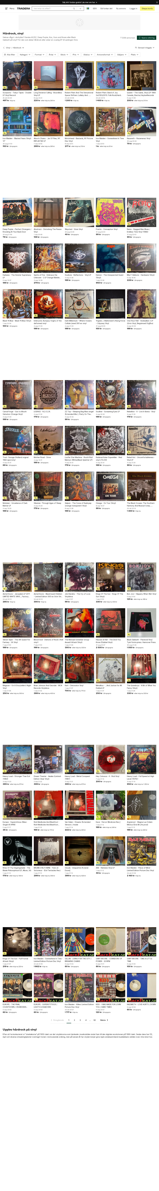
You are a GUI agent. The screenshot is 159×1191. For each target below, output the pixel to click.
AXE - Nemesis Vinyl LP (105, 868)
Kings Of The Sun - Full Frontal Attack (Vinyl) (15, 960)
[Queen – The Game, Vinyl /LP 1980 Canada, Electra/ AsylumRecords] (141, 75)
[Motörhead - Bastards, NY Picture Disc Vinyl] (79, 121)
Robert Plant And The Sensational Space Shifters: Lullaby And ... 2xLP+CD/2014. (79, 94)
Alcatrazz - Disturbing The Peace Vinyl (47, 230)
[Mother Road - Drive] (48, 440)
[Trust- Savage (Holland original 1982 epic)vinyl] (17, 440)
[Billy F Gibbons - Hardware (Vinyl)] (141, 258)
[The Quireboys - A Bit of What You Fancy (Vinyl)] (141, 668)
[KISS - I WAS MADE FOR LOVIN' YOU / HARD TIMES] (110, 987)
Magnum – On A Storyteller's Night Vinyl (17, 686)
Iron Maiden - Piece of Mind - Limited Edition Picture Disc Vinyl (140, 869)
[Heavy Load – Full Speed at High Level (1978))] (141, 759)
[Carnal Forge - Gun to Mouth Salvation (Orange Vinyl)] (17, 394)
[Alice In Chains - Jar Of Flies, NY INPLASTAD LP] (48, 121)
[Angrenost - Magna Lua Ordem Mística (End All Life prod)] (141, 805)
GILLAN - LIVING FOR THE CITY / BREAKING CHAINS (78, 960)
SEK (95, 8)
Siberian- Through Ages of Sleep (47, 503)
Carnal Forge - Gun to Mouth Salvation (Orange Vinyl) (15, 412)
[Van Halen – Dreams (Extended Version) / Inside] (79, 805)
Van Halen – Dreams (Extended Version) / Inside (77, 823)
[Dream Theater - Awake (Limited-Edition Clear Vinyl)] (48, 759)
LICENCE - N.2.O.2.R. (42, 411)
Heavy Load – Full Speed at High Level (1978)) (140, 777)
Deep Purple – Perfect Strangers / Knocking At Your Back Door (17, 230)
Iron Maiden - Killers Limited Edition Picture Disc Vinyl (79, 1005)
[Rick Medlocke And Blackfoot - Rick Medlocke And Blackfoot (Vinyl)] (48, 805)
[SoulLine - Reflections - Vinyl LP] (79, 258)
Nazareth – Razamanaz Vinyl (138, 138)
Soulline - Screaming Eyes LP (108, 411)
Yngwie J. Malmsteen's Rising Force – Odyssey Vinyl (110, 322)
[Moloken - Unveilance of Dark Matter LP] (17, 486)
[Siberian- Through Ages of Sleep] (48, 486)
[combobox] (54, 8)
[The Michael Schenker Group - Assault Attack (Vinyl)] (79, 622)
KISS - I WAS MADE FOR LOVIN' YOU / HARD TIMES (108, 1005)
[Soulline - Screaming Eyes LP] (110, 394)
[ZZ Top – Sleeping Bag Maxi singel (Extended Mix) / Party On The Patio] (79, 394)
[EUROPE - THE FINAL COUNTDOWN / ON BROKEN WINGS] (17, 987)
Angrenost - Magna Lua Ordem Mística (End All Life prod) (139, 823)
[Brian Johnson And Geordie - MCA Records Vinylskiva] (48, 668)
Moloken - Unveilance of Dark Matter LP (15, 504)
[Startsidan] (23, 8)
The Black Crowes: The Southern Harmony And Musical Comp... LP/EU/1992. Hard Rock (141, 504)
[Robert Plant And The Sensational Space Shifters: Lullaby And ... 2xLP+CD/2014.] (79, 75)
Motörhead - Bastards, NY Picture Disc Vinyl (79, 139)
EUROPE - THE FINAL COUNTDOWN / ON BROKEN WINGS (14, 1005)
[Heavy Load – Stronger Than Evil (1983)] (17, 759)
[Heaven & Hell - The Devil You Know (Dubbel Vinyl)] (110, 622)
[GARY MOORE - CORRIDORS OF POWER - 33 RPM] (110, 941)
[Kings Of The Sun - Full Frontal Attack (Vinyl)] (17, 941)
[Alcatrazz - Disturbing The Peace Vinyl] (48, 212)
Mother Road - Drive (42, 457)
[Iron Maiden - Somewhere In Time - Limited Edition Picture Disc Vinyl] (48, 941)
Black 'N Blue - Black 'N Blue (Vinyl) (17, 321)
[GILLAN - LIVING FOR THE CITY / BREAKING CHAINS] (79, 941)
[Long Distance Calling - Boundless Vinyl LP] (48, 75)
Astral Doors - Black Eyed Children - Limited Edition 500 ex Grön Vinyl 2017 (48, 595)
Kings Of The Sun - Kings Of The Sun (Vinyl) (109, 595)
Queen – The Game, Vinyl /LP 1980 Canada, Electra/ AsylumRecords (141, 94)
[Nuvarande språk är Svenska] (88, 8)
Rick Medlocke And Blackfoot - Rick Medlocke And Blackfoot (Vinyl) (46, 823)
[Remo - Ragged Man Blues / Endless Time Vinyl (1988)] (141, 212)
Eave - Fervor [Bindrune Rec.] (108, 822)
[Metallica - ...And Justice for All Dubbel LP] (110, 668)
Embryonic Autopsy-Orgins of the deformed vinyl (48, 322)
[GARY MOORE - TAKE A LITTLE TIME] (141, 941)
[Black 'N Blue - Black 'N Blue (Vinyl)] (17, 304)
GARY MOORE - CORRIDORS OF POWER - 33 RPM (109, 960)
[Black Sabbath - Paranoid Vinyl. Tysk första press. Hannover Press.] (141, 622)
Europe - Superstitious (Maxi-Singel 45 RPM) (15, 823)
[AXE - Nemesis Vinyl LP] (110, 851)
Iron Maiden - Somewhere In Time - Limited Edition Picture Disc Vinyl (48, 960)
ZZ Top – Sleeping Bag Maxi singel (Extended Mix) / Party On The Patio (79, 412)
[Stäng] (157, 2)
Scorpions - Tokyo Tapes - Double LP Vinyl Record (17, 94)
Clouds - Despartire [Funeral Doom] (76, 869)
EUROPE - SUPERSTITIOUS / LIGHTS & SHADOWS (45, 1005)
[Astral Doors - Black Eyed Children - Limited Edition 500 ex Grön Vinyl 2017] (48, 577)
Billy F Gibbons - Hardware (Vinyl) (141, 275)
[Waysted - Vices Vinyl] (79, 212)
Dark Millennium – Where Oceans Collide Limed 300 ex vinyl (78, 322)
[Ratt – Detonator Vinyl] (79, 668)
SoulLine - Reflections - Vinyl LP (78, 275)
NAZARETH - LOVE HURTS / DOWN (141, 1004)
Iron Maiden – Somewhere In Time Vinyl (110, 139)
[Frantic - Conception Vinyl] (110, 212)
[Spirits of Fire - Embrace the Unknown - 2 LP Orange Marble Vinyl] (48, 258)
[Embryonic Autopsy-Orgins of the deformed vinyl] (48, 304)
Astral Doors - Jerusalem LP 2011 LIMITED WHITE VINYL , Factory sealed (16, 595)
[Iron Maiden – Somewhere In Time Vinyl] (110, 121)
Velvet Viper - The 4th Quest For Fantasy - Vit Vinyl (16, 641)
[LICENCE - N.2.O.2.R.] (48, 394)
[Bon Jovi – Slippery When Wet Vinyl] (141, 577)
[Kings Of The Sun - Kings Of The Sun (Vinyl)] (110, 577)
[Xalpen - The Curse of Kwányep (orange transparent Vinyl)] (79, 486)
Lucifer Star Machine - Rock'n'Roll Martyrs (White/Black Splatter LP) (79, 458)
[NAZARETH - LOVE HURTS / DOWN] (141, 987)
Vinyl (8, 48)
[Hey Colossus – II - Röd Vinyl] (110, 759)
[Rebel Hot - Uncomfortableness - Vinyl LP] (141, 440)
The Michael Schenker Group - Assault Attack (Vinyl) (77, 641)
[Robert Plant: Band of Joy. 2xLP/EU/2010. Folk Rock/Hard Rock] (110, 75)
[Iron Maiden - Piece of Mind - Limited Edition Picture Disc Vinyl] (141, 851)
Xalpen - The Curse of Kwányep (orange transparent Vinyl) (78, 504)
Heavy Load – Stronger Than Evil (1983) (16, 777)
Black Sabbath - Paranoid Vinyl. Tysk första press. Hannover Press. (141, 641)
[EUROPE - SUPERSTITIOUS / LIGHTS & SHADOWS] (48, 987)
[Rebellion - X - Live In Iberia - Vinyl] (141, 394)
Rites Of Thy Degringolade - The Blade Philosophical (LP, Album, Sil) (17, 869)
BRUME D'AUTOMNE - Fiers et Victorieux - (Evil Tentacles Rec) (47, 869)
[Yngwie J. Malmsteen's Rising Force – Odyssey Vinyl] (110, 304)
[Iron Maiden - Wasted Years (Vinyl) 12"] (17, 121)
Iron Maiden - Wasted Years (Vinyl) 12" (17, 139)
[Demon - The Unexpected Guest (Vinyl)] (110, 258)
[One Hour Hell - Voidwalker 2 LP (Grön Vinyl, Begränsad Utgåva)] (141, 304)
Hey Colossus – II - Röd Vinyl (107, 776)
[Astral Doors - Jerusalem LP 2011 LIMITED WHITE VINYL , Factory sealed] (17, 577)
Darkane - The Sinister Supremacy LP (17, 276)
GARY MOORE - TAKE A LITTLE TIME (139, 960)
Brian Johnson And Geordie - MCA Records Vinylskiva (48, 686)
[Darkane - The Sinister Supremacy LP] (17, 258)
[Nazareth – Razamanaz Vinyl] (141, 121)
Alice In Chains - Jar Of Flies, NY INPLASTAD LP (47, 139)
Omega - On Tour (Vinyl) (106, 503)
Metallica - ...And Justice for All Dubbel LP (109, 686)
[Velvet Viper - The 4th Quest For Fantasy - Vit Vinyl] (17, 622)
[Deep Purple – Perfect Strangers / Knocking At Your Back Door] (17, 212)
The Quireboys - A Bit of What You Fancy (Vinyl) (141, 686)
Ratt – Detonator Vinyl (74, 685)
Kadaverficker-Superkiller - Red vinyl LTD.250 (109, 458)
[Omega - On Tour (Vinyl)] (110, 486)
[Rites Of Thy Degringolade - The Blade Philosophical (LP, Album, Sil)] (17, 851)
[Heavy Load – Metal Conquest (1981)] (79, 759)
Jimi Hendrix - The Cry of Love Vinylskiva (77, 595)
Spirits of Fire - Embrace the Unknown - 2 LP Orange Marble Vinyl (47, 276)
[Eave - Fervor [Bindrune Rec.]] (110, 805)
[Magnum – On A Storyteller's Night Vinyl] (17, 668)
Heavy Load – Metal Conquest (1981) (77, 777)
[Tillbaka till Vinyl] (4, 48)
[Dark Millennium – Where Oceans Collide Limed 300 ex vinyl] (79, 304)
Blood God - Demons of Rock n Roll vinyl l (48, 641)
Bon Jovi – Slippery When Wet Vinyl (141, 594)
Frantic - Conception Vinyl (107, 229)
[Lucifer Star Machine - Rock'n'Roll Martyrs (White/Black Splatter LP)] (79, 440)
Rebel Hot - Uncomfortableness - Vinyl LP (141, 458)
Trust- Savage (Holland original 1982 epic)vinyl (15, 458)
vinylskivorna (61, 1034)
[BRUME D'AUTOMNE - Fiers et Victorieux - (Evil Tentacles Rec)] (48, 851)
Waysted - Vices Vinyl (74, 229)
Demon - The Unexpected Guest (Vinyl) (109, 276)
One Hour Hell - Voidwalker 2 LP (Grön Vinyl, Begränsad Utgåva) (140, 322)
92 (95, 1020)
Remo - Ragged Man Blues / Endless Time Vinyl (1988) (138, 230)
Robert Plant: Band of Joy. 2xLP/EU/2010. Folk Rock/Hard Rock (108, 94)
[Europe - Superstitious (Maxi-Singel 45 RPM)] (17, 805)
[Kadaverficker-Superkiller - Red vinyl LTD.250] (110, 440)
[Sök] (74, 8)
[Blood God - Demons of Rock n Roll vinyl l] (48, 622)
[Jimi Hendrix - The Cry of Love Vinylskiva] (79, 577)
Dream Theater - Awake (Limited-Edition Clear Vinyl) (47, 777)
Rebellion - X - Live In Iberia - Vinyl (141, 411)
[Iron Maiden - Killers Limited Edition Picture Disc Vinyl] (79, 987)
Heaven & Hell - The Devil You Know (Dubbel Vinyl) (108, 641)
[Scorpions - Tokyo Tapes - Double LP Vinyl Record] (17, 75)
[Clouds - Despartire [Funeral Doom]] (79, 851)
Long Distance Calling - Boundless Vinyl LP (48, 94)
